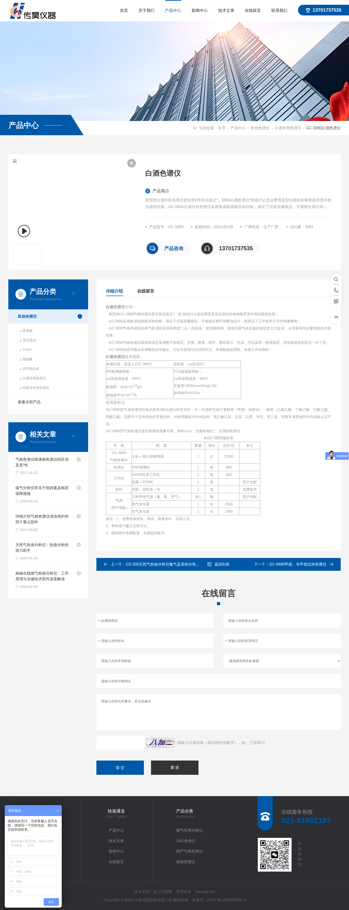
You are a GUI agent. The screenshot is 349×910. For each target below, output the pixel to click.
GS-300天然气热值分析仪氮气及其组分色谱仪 (164, 564)
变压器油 (29, 340)
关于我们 (146, 10)
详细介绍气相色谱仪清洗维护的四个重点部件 (42, 519)
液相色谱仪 (185, 862)
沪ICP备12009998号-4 (226, 900)
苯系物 (28, 331)
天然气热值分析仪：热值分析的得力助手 (42, 547)
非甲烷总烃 (31, 369)
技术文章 (226, 10)
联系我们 (279, 10)
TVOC (27, 350)
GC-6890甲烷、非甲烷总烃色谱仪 (297, 564)
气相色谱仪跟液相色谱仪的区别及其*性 (42, 462)
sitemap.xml (205, 892)
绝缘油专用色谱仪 (36, 388)
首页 (124, 10)
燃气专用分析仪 (189, 830)
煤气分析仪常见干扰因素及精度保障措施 (42, 491)
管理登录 (183, 892)
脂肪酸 (28, 359)
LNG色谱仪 (185, 841)
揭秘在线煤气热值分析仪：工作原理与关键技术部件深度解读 (42, 576)
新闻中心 (200, 10)
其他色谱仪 (260, 128)
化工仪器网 (162, 892)
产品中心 (173, 10)
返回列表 (222, 564)
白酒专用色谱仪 (288, 128)
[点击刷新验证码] (160, 743)
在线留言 (253, 10)
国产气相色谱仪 (189, 851)
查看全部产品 (29, 402)
